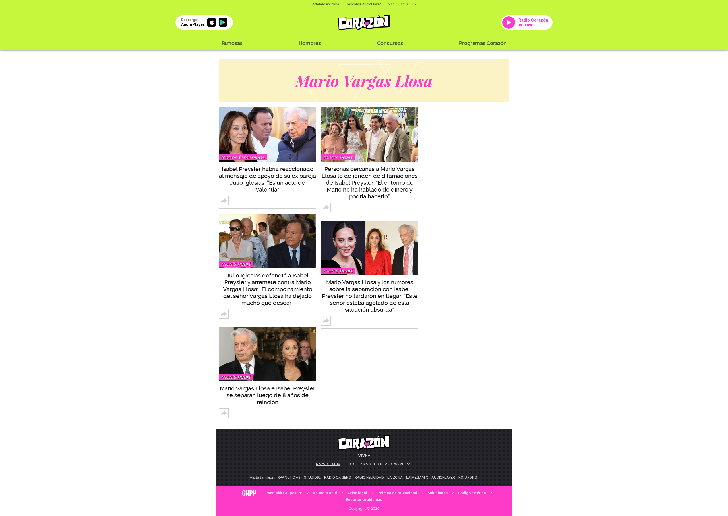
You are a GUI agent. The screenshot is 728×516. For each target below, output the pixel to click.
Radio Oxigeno (337, 477)
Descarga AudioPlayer (363, 4)
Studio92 (312, 477)
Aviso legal (357, 493)
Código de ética (472, 493)
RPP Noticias (289, 477)
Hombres (310, 43)
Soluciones (437, 493)
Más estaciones (400, 4)
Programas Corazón (483, 43)
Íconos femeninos (242, 157)
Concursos (390, 43)
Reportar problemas (364, 500)
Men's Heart (235, 264)
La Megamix (417, 477)
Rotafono (467, 477)
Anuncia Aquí (325, 493)
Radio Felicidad (369, 477)
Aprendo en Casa (325, 4)
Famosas (232, 43)
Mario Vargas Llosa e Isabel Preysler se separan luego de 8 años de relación (267, 395)
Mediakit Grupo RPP (284, 493)
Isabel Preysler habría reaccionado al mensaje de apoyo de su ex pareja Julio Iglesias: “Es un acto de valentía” (267, 179)
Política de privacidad (397, 493)
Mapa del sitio (328, 464)
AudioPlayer (443, 477)
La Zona (395, 477)
